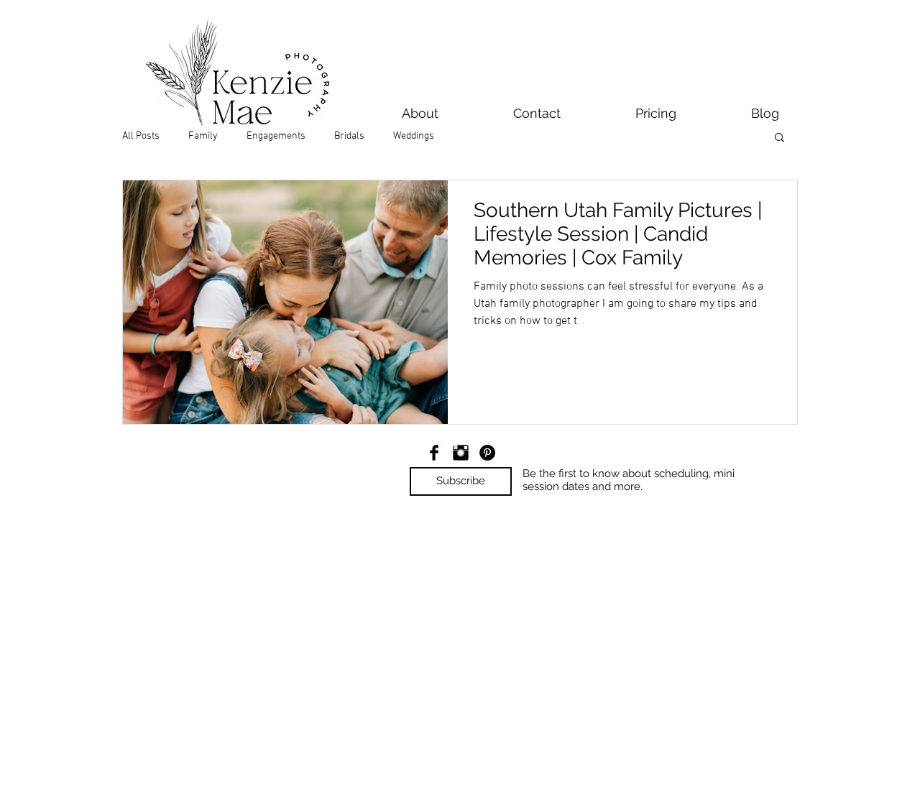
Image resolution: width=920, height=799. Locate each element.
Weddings (413, 136)
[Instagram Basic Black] (461, 453)
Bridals (349, 136)
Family (203, 136)
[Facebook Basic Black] (434, 453)
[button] (779, 138)
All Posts (141, 136)
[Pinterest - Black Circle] (487, 453)
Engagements (276, 136)
